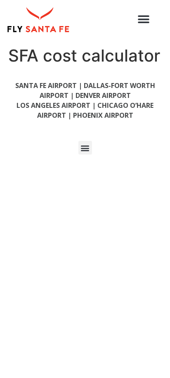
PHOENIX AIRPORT (103, 115)
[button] (144, 19)
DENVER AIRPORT (103, 95)
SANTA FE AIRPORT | (49, 85)
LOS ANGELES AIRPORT (53, 105)
